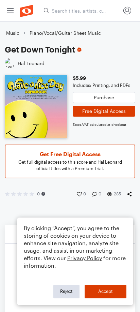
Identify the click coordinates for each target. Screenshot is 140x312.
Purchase (104, 97)
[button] (43, 194)
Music (12, 33)
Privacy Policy (84, 258)
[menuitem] (10, 10)
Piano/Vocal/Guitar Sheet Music (65, 33)
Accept (105, 291)
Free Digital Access (104, 111)
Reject (66, 291)
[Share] (130, 194)
